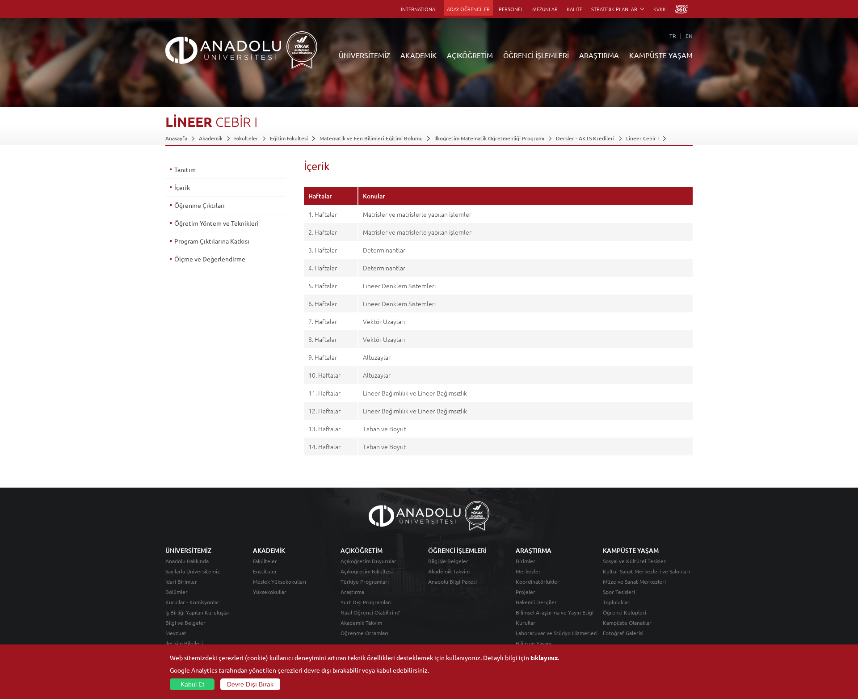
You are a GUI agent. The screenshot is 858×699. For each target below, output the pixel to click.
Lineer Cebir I (642, 138)
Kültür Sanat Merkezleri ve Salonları (646, 571)
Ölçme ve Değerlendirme (209, 259)
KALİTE (574, 9)
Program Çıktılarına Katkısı (211, 241)
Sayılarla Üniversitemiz (192, 571)
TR (672, 35)
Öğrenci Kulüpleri (624, 612)
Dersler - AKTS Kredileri (585, 138)
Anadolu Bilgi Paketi (452, 581)
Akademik (211, 138)
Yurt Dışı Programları (366, 602)
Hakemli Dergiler (536, 602)
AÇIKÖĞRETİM (470, 55)
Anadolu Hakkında (187, 560)
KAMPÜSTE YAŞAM (661, 55)
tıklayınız (544, 657)
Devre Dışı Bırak (250, 684)
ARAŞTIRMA (599, 55)
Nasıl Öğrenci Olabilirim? (370, 612)
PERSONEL (511, 9)
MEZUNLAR (545, 9)
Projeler (525, 591)
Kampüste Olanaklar (627, 622)
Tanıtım (185, 169)
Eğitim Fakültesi (289, 138)
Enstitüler (265, 571)
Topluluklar (616, 602)
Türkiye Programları (365, 581)
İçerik (182, 187)
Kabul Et (192, 684)
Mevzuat (175, 632)
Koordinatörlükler (537, 581)
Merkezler (528, 571)
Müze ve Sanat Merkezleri (634, 581)
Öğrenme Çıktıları (199, 205)
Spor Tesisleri (619, 591)
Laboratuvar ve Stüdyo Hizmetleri (556, 632)
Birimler (525, 560)
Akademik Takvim (361, 622)
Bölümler (176, 591)
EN (689, 35)
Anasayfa (176, 138)
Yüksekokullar (269, 591)
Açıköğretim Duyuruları (369, 560)
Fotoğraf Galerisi (623, 632)
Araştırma (352, 591)
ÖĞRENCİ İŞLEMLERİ (536, 55)
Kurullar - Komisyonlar (192, 602)
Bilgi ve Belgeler (185, 622)
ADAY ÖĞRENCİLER (468, 9)
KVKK (659, 9)
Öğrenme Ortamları (364, 632)
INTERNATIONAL (419, 9)
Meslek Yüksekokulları (279, 581)
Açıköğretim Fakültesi (367, 571)
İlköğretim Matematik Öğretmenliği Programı (489, 138)
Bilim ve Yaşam (533, 643)
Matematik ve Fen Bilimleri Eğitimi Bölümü (371, 138)
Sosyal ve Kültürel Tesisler (634, 560)
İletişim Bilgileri (184, 643)
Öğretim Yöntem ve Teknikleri (216, 223)
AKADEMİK (418, 55)
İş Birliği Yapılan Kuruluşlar (197, 612)
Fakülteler (246, 138)
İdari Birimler (181, 581)
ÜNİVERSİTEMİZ (364, 55)
